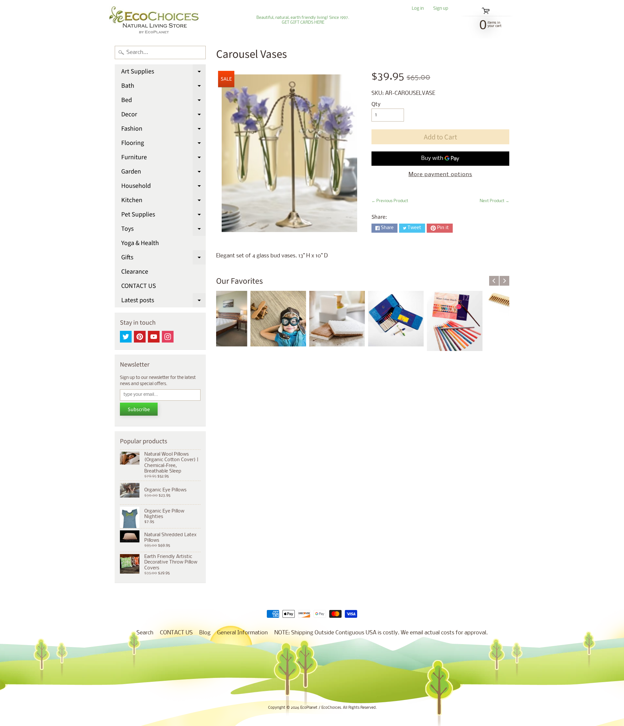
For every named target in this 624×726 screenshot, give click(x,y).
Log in (418, 9)
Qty (376, 104)
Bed (163, 101)
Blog (205, 633)
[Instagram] (168, 337)
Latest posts (163, 301)
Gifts (163, 259)
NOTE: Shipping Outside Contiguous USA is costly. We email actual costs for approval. (381, 633)
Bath (163, 87)
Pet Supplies (163, 216)
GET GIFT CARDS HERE (303, 23)
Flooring (163, 144)
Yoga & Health (140, 243)
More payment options (440, 175)
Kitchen (163, 201)
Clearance (134, 271)
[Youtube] (154, 337)
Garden (163, 173)
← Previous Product (389, 201)
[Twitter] (126, 337)
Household (163, 187)
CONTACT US (138, 286)
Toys (163, 230)
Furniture (163, 158)
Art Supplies (163, 73)
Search (144, 633)
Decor (163, 116)
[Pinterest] (140, 337)
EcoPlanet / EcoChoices (320, 708)
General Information (242, 633)
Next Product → (494, 201)
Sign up (440, 9)
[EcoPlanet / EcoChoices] (154, 20)
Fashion (163, 130)
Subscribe (139, 409)
